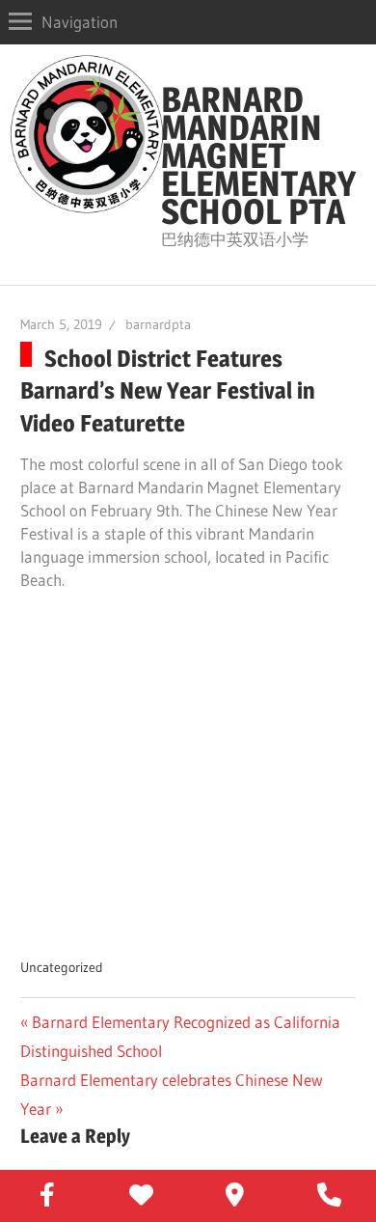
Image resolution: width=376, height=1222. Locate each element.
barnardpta (158, 324)
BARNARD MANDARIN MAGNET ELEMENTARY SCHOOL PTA (258, 155)
